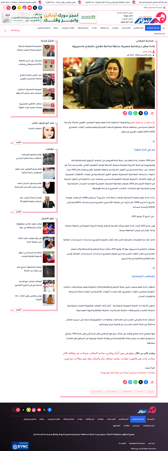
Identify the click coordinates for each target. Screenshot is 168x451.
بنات (145, 358)
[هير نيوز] (150, 18)
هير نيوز (150, 392)
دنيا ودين (68, 358)
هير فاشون (135, 358)
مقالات (78, 358)
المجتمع (116, 426)
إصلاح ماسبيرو (97, 392)
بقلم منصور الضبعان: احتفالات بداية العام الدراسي (31, 2)
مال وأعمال (99, 358)
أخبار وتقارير (138, 28)
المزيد (18, 142)
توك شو (87, 358)
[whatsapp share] (135, 113)
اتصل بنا (122, 443)
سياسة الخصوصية (137, 443)
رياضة (55, 28)
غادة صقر (140, 392)
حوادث (94, 28)
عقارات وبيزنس (68, 28)
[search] (5, 30)
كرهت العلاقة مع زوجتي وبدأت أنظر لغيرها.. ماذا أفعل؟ (123, 2)
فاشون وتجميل (43, 28)
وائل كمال (147, 52)
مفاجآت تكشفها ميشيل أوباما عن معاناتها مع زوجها (128, 373)
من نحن (151, 443)
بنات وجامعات (159, 34)
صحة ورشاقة (83, 28)
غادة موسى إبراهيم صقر (143, 123)
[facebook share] (146, 113)
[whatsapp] (125, 113)
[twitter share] (141, 113)
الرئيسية (151, 419)
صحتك (109, 358)
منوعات (115, 28)
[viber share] (130, 113)
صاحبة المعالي (127, 392)
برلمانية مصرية (112, 392)
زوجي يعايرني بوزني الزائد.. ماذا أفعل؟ (76, 2)
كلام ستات (126, 28)
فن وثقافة (104, 28)
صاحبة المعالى (153, 28)
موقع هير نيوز (127, 353)
